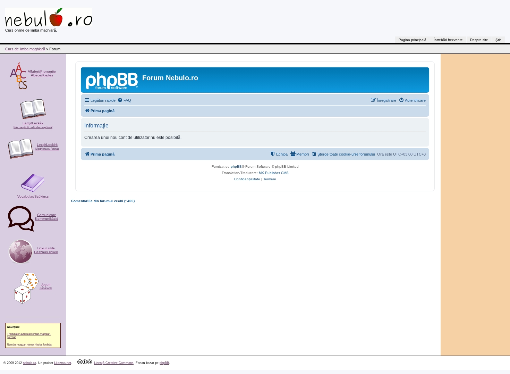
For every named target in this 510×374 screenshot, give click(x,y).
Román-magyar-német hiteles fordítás (29, 344)
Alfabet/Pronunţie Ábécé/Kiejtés (42, 73)
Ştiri (498, 40)
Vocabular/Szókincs (33, 196)
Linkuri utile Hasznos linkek (46, 250)
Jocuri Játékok (46, 286)
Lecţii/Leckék (33, 125)
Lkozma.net (62, 363)
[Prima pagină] (112, 80)
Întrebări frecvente (448, 40)
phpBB (236, 166)
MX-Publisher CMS (274, 173)
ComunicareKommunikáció (46, 217)
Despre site (479, 40)
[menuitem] (124, 100)
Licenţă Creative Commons (114, 363)
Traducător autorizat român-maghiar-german (29, 335)
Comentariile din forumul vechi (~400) (103, 201)
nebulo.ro (29, 363)
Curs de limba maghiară (25, 49)
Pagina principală (412, 40)
